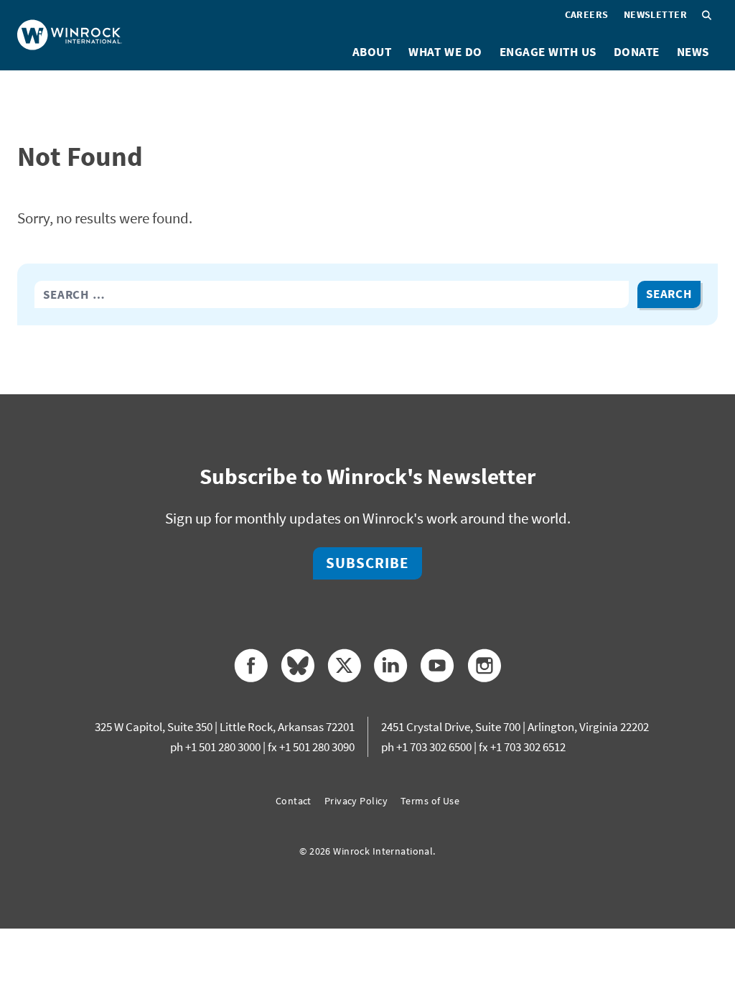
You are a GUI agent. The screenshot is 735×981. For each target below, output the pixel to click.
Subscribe (367, 562)
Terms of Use (430, 800)
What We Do (445, 52)
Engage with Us (548, 52)
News (693, 52)
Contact (294, 800)
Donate (637, 52)
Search (669, 294)
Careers (587, 14)
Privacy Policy (356, 800)
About (372, 52)
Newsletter (655, 14)
